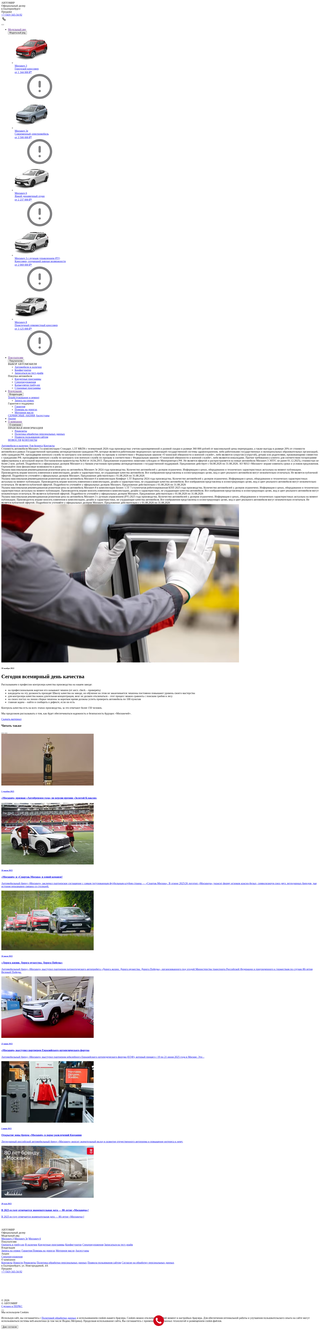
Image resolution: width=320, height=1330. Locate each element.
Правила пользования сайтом (31, 437)
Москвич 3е (21, 1238)
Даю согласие (10, 1327)
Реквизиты (21, 431)
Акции (12, 418)
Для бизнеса (36, 445)
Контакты (49, 445)
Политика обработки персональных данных (40, 434)
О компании (15, 421)
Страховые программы (28, 388)
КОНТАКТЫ (29, 440)
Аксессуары (43, 415)
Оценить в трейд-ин (12, 1244)
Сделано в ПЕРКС (11, 1306)
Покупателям (15, 357)
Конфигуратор (23, 370)
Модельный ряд (17, 29)
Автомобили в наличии (28, 367)
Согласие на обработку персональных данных (148, 1262)
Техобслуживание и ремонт (23, 397)
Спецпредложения (25, 382)
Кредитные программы (28, 379)
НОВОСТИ (14, 440)
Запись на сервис (24, 400)
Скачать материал (11, 719)
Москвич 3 (7, 1238)
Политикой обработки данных (59, 1318)
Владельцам (15, 391)
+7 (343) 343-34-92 (11, 14)
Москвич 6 (34, 1238)
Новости (18, 1262)
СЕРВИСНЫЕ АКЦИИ (21, 415)
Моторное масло (24, 412)
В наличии (31, 1244)
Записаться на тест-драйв (29, 373)
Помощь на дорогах (26, 409)
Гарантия (20, 406)
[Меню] (2, 24)
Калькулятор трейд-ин (27, 385)
